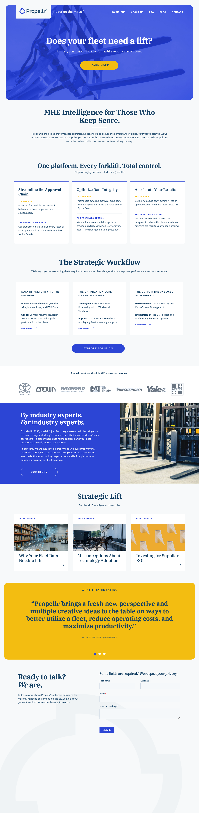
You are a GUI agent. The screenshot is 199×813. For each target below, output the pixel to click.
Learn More (99, 65)
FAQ (151, 12)
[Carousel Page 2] (99, 654)
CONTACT (177, 12)
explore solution (98, 348)
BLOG (163, 12)
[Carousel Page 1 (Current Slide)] (94, 654)
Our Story (39, 472)
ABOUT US (137, 12)
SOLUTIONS (118, 12)
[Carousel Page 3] (104, 654)
